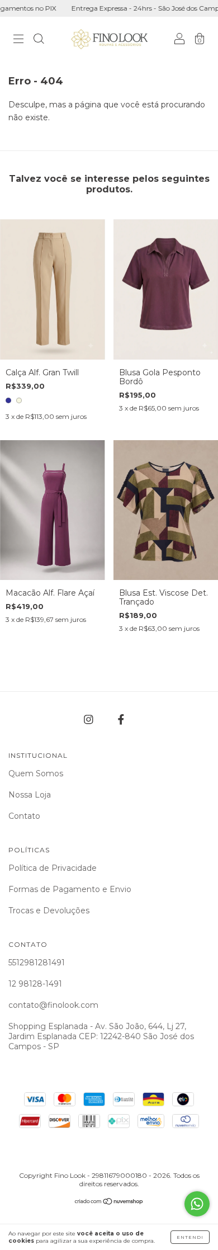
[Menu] (18, 40)
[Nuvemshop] (109, 1202)
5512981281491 (36, 962)
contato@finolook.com (53, 1005)
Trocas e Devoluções (48, 910)
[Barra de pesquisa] (38, 40)
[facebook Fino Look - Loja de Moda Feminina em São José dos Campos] (121, 719)
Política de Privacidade (52, 868)
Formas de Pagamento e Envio (69, 889)
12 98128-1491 (35, 984)
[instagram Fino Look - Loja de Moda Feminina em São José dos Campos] (90, 719)
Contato (24, 816)
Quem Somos (35, 773)
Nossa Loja (29, 795)
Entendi (190, 1237)
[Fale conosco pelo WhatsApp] (197, 1203)
